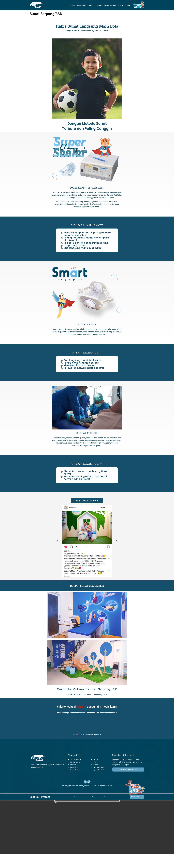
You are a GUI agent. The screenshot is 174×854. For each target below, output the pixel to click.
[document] (87, 827)
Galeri (91, 5)
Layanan (99, 5)
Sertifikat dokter (110, 5)
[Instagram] (85, 782)
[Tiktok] (89, 782)
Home (72, 5)
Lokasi (120, 5)
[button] (57, 541)
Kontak (127, 5)
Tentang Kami (82, 5)
